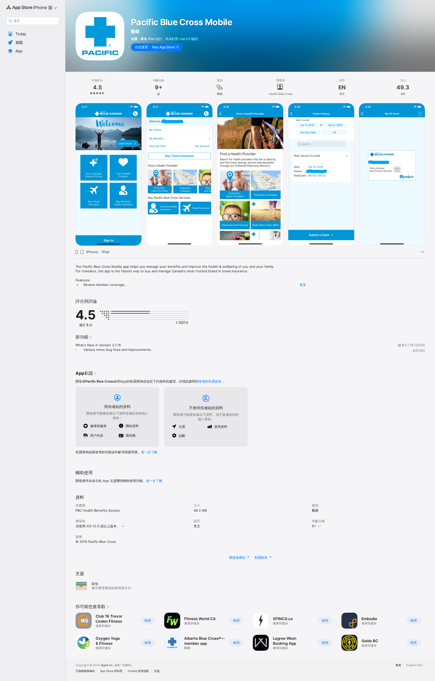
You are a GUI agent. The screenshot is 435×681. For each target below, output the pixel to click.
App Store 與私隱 (111, 671)
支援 (157, 671)
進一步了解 (149, 452)
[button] (33, 34)
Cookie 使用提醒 (138, 671)
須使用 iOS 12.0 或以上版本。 (98, 526)
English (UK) (414, 665)
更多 (303, 285)
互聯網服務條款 (85, 671)
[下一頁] (429, 632)
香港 (398, 665)
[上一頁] (70, 632)
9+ (314, 526)
